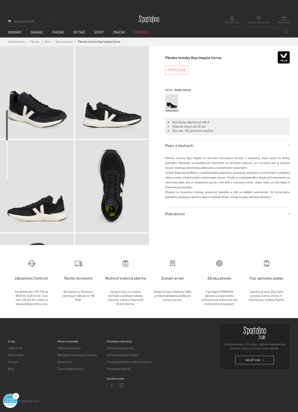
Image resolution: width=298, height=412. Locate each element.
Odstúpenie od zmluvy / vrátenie (77, 355)
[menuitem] (15, 32)
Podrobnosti (175, 213)
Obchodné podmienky (120, 348)
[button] (32, 22)
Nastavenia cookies (119, 368)
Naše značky (16, 355)
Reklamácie (64, 362)
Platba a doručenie (69, 348)
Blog (11, 368)
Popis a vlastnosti (179, 145)
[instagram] (121, 385)
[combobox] (257, 31)
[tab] (227, 145)
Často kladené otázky (70, 368)
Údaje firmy (15, 348)
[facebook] (112, 385)
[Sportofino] (149, 19)
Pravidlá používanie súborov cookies (129, 362)
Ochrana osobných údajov (122, 355)
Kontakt (13, 362)
